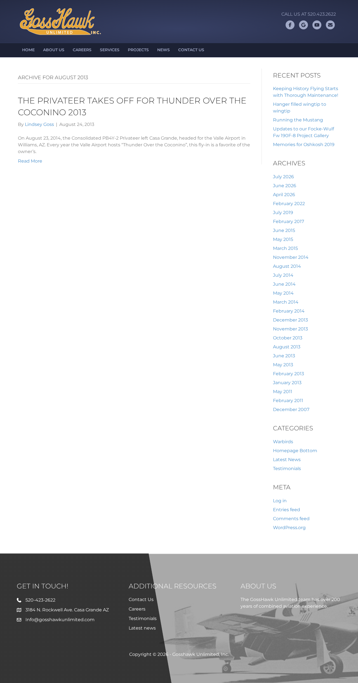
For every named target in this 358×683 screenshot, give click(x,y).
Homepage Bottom (295, 450)
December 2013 (290, 320)
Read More (30, 161)
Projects (138, 49)
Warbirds (283, 441)
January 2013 (287, 382)
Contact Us (191, 49)
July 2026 (283, 176)
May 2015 (283, 239)
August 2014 (287, 266)
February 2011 (288, 400)
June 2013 (284, 355)
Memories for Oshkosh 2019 (304, 144)
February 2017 (288, 221)
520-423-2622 (40, 600)
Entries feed (286, 509)
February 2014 (289, 311)
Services (109, 49)
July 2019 (283, 212)
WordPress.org (289, 527)
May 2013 (283, 364)
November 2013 (290, 329)
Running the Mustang (298, 120)
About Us (53, 49)
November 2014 (290, 257)
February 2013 (288, 373)
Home (28, 49)
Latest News (287, 459)
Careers (82, 49)
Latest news (142, 628)
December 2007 (291, 409)
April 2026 (284, 194)
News (163, 49)
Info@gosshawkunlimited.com (60, 619)
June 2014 (284, 284)
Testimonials (287, 468)
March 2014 (285, 302)
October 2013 (287, 338)
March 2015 (285, 248)
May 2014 (283, 293)
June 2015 (284, 230)
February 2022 (289, 203)
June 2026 (284, 185)
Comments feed (291, 518)
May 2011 (282, 391)
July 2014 (283, 275)
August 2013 (286, 346)
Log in (280, 500)
